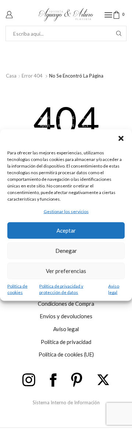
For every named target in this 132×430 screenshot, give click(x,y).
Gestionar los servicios (66, 211)
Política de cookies (17, 289)
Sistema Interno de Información (66, 402)
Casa (11, 76)
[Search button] (118, 33)
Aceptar (66, 230)
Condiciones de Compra (66, 303)
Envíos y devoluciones (66, 316)
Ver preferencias (66, 271)
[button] (121, 138)
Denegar (66, 250)
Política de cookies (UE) (66, 354)
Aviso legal (113, 289)
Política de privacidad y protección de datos (61, 289)
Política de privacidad (66, 341)
